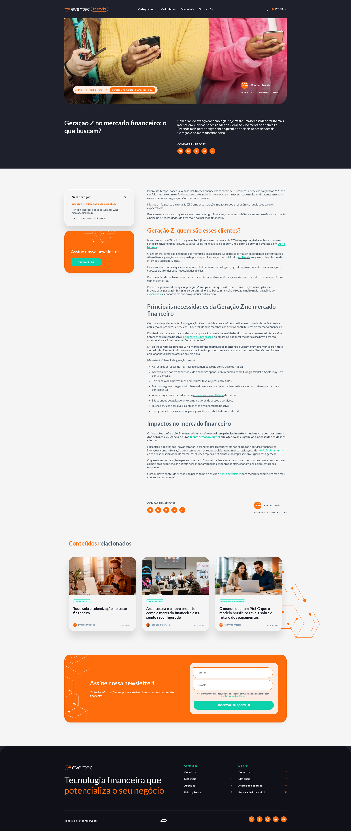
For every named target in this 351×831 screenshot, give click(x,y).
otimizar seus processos (198, 336)
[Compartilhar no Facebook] (188, 151)
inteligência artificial (270, 450)
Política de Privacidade (234, 696)
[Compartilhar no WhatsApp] (204, 151)
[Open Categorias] (155, 9)
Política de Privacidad (251, 792)
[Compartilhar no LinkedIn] (180, 151)
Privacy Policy (192, 792)
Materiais (190, 778)
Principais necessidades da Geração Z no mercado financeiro (95, 211)
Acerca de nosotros (250, 785)
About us (189, 785)
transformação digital (205, 436)
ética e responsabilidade (208, 395)
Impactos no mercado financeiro (90, 218)
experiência (154, 294)
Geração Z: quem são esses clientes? (94, 203)
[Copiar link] (212, 151)
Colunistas (190, 772)
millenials (244, 257)
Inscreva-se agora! (232, 705)
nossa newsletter (230, 473)
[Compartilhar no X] (196, 151)
